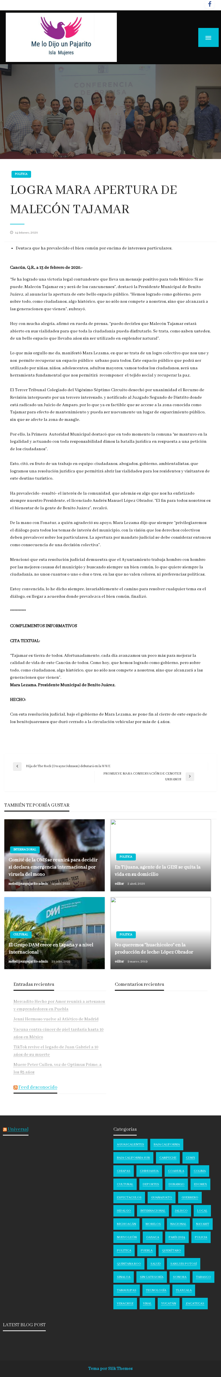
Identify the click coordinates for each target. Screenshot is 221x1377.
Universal (18, 1129)
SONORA (179, 1277)
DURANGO (176, 1184)
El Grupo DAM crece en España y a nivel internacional (51, 948)
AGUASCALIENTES (130, 1145)
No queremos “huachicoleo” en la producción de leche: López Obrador (154, 948)
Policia (201, 1237)
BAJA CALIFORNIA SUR (133, 1158)
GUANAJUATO (161, 1198)
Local (202, 1211)
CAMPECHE (167, 1158)
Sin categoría (151, 1277)
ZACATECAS (195, 1304)
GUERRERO (190, 1198)
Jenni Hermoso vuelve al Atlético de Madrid (56, 1019)
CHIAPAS (123, 1171)
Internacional (25, 850)
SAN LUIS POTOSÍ (183, 1264)
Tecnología (156, 1290)
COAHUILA (176, 1171)
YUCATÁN (168, 1304)
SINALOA (123, 1277)
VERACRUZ (125, 1304)
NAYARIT (202, 1224)
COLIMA (200, 1171)
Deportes (151, 1184)
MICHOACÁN (126, 1224)
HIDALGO (124, 1211)
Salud (155, 1264)
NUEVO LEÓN (127, 1237)
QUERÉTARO (171, 1251)
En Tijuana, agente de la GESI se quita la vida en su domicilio (158, 870)
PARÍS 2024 (177, 1237)
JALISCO (181, 1211)
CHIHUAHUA (149, 1171)
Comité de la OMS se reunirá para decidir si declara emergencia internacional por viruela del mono (53, 867)
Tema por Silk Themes (110, 1369)
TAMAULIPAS (126, 1290)
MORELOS (153, 1224)
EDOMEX (200, 1184)
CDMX (190, 1158)
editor (120, 884)
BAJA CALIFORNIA (167, 1145)
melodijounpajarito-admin (29, 884)
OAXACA (152, 1237)
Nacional (178, 1224)
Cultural (21, 935)
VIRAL (147, 1304)
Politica (21, 174)
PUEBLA (147, 1251)
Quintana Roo (129, 1264)
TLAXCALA (184, 1290)
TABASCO (203, 1277)
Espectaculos (129, 1198)
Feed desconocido (37, 1087)
